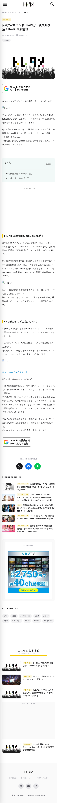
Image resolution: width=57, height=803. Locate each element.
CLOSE (48, 164)
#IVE (5, 616)
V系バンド (6, 19)
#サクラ (37, 621)
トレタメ (28, 771)
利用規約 (13, 778)
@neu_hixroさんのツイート (15, 372)
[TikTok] (36, 786)
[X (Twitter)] (21, 786)
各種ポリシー (26, 778)
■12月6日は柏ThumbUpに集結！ (20, 173)
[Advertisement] (28, 213)
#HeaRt (6, 40)
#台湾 (37, 616)
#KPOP (46, 616)
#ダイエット (16, 621)
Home (4, 12)
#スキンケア (48, 621)
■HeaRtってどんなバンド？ (18, 178)
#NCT (27, 621)
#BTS (14, 616)
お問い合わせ (42, 778)
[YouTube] (28, 786)
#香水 (6, 621)
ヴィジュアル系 (15, 12)
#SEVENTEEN (25, 616)
